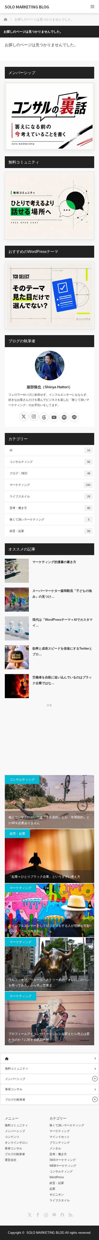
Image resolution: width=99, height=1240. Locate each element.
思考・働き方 (50, 508)
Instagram (45, 1214)
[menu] (92, 6)
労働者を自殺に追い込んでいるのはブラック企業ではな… (62, 680)
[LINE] (53, 1214)
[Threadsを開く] (44, 417)
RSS (70, 1214)
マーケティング (50, 485)
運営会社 (10, 1160)
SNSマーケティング (63, 1160)
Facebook (37, 1214)
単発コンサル (13, 1089)
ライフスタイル (50, 496)
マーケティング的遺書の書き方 (54, 562)
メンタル (55, 1148)
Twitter (29, 1214)
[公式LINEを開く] (74, 417)
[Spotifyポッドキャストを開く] (64, 417)
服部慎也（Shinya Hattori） (49, 387)
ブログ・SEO (50, 473)
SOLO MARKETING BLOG (27, 7)
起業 (52, 1188)
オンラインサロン (16, 1142)
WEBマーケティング (63, 1165)
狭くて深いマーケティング (49, 519)
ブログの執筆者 (15, 1099)
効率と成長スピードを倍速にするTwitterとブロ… (62, 651)
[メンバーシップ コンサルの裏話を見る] (49, 116)
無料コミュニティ (16, 1068)
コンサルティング (50, 461)
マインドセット (60, 1137)
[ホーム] (49, 1058)
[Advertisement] (49, 739)
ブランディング (60, 1142)
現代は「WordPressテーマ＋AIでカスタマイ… (62, 622)
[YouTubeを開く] (54, 417)
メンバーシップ (15, 1079)
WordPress (57, 1177)
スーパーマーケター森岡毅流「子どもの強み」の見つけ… (62, 593)
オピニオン (57, 1194)
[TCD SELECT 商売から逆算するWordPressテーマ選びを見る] (49, 295)
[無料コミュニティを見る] (49, 206)
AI (50, 450)
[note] (61, 1214)
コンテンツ (12, 1137)
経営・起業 (50, 531)
